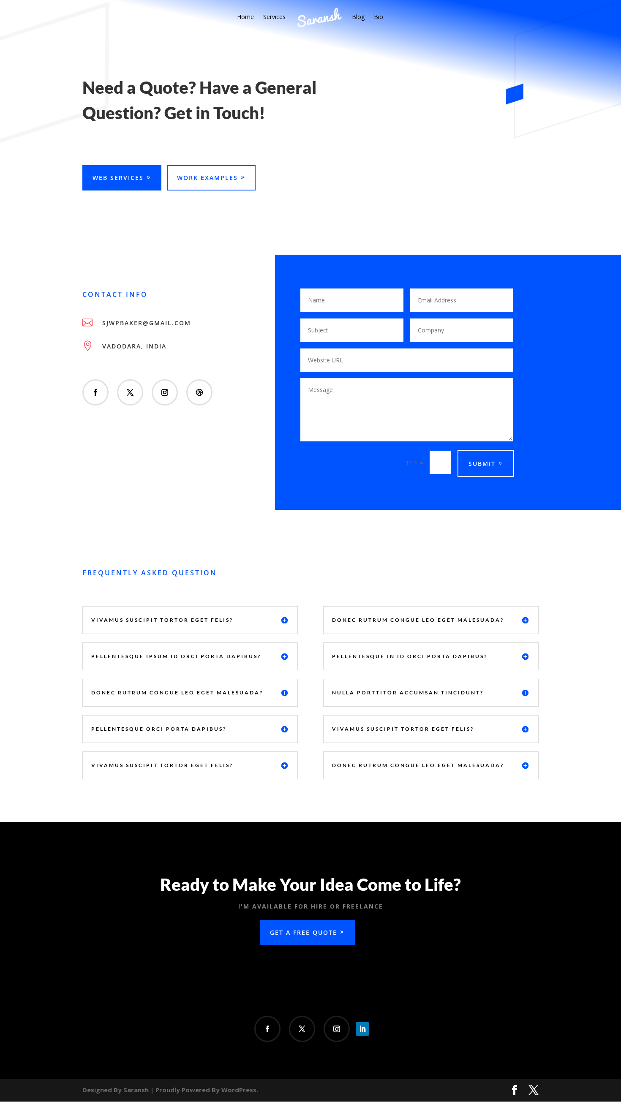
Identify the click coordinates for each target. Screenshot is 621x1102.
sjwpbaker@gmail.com (146, 323)
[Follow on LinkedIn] (362, 1029)
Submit (482, 464)
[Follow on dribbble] (199, 392)
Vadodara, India (134, 346)
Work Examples (207, 178)
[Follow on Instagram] (165, 392)
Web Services (118, 178)
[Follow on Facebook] (95, 392)
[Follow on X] (130, 392)
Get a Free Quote (303, 932)
